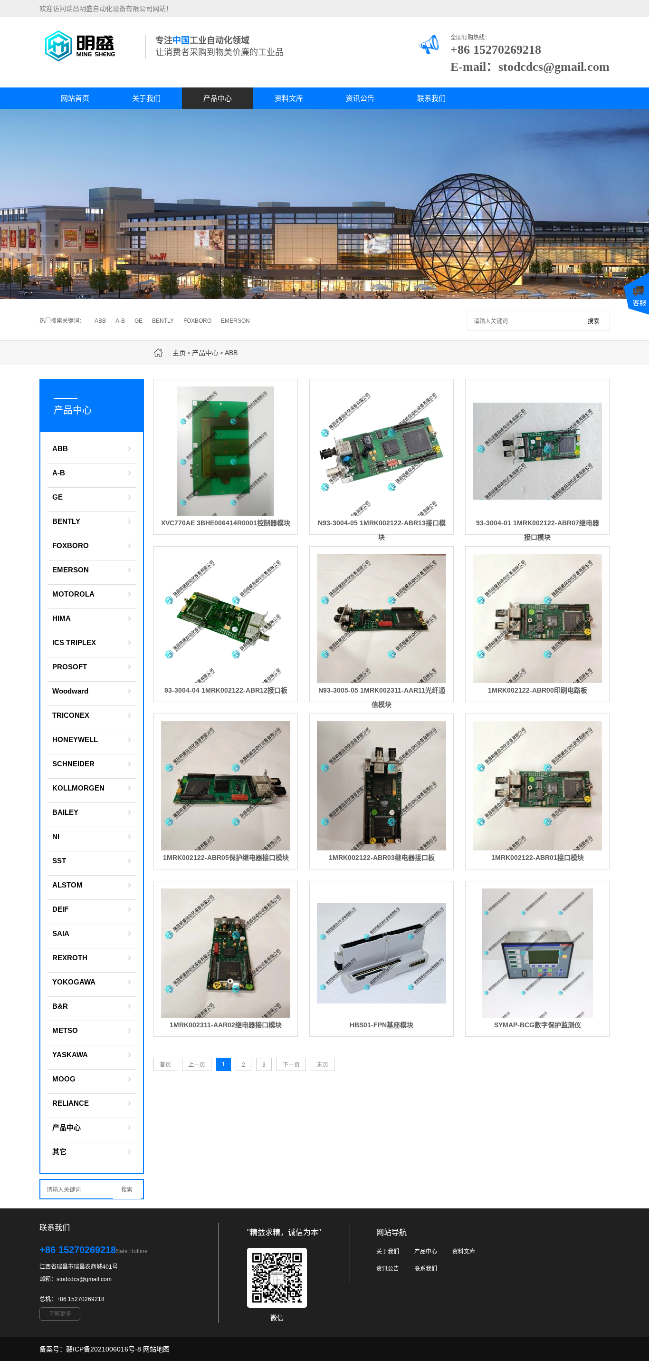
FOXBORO (197, 321)
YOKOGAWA (73, 982)
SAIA (60, 933)
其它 (59, 1152)
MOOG (64, 1079)
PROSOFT (69, 667)
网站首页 (75, 98)
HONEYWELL (75, 739)
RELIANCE (70, 1103)
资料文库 (289, 98)
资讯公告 (360, 98)
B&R (60, 1006)
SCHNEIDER (73, 764)
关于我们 (146, 98)
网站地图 (156, 1349)
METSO (65, 1030)
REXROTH (69, 958)
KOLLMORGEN (78, 788)
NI (55, 836)
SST (59, 861)
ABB (100, 321)
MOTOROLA (73, 594)
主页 (179, 353)
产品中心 (217, 98)
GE (138, 321)
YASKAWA (70, 1055)
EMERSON (235, 321)
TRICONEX (70, 715)
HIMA (61, 618)
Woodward (70, 691)
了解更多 (59, 1314)
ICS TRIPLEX (74, 642)
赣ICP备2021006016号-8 (103, 1349)
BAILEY (65, 812)
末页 (322, 1065)
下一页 (291, 1065)
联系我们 (431, 98)
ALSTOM (67, 885)
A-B (120, 321)
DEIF (60, 909)
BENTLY (163, 321)
